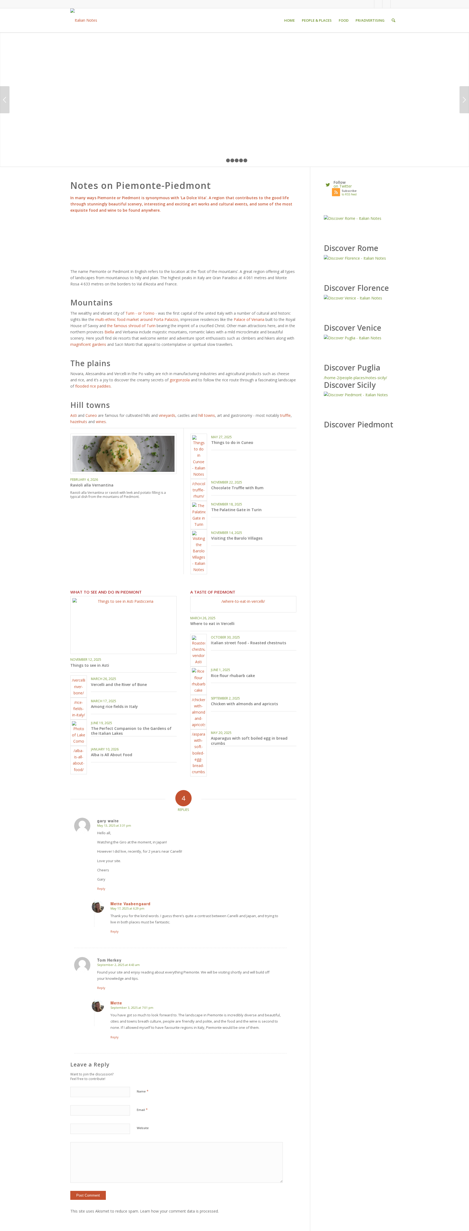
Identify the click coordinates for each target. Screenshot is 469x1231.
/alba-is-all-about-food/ (78, 760)
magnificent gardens (88, 344)
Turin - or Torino (139, 313)
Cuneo (91, 415)
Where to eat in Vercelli (212, 623)
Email (142, 1109)
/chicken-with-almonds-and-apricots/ (198, 712)
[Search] (393, 20)
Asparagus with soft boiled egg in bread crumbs (249, 741)
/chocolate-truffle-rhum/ (198, 490)
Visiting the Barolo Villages (236, 538)
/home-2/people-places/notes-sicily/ (355, 377)
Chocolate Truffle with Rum (237, 487)
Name (142, 1091)
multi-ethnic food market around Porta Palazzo (136, 319)
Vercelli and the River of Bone (119, 684)
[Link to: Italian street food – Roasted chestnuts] (198, 650)
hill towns (206, 415)
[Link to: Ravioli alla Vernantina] (123, 454)
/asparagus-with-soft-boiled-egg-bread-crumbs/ (198, 752)
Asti (74, 415)
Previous (4, 99)
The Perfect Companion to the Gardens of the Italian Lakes (131, 731)
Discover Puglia (352, 367)
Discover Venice (352, 328)
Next (464, 99)
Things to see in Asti (89, 665)
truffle (285, 415)
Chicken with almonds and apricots (244, 703)
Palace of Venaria (249, 319)
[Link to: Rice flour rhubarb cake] (198, 680)
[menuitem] (289, 20)
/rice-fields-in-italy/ (78, 708)
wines (101, 421)
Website (143, 1128)
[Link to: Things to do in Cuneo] (198, 456)
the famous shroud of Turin (131, 325)
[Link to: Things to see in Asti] (123, 625)
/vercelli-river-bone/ (78, 686)
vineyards (167, 415)
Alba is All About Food (111, 754)
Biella (109, 331)
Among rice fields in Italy (114, 706)
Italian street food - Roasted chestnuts (248, 642)
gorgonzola (180, 379)
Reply (101, 889)
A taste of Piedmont (212, 592)
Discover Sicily (350, 385)
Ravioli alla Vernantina (91, 485)
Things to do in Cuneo (232, 442)
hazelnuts (78, 421)
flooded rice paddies (93, 386)
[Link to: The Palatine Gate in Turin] (198, 514)
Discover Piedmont (358, 424)
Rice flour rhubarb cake (233, 675)
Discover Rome (351, 248)
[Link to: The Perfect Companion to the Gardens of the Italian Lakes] (78, 732)
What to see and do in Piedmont (106, 592)
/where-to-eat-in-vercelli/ (243, 601)
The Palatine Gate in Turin (236, 509)
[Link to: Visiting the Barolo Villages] (198, 552)
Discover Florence (356, 288)
